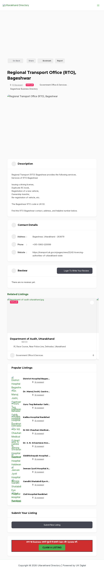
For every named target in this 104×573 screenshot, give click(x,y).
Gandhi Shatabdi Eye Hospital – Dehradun (36, 481)
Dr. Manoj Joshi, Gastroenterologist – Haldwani (36, 391)
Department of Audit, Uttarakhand (32, 338)
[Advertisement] (52, 31)
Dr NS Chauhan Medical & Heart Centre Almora (36, 430)
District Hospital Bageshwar (36, 379)
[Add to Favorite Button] (92, 303)
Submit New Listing (52, 525)
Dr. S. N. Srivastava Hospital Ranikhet (36, 443)
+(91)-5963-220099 (41, 244)
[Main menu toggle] (98, 5)
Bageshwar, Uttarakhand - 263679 (48, 236)
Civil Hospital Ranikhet (35, 494)
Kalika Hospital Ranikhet (36, 417)
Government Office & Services (53, 85)
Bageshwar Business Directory (24, 89)
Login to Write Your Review (76, 271)
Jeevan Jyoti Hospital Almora (36, 468)
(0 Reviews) (17, 85)
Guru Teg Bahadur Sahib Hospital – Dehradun (36, 404)
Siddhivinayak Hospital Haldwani (36, 456)
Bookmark (47, 61)
